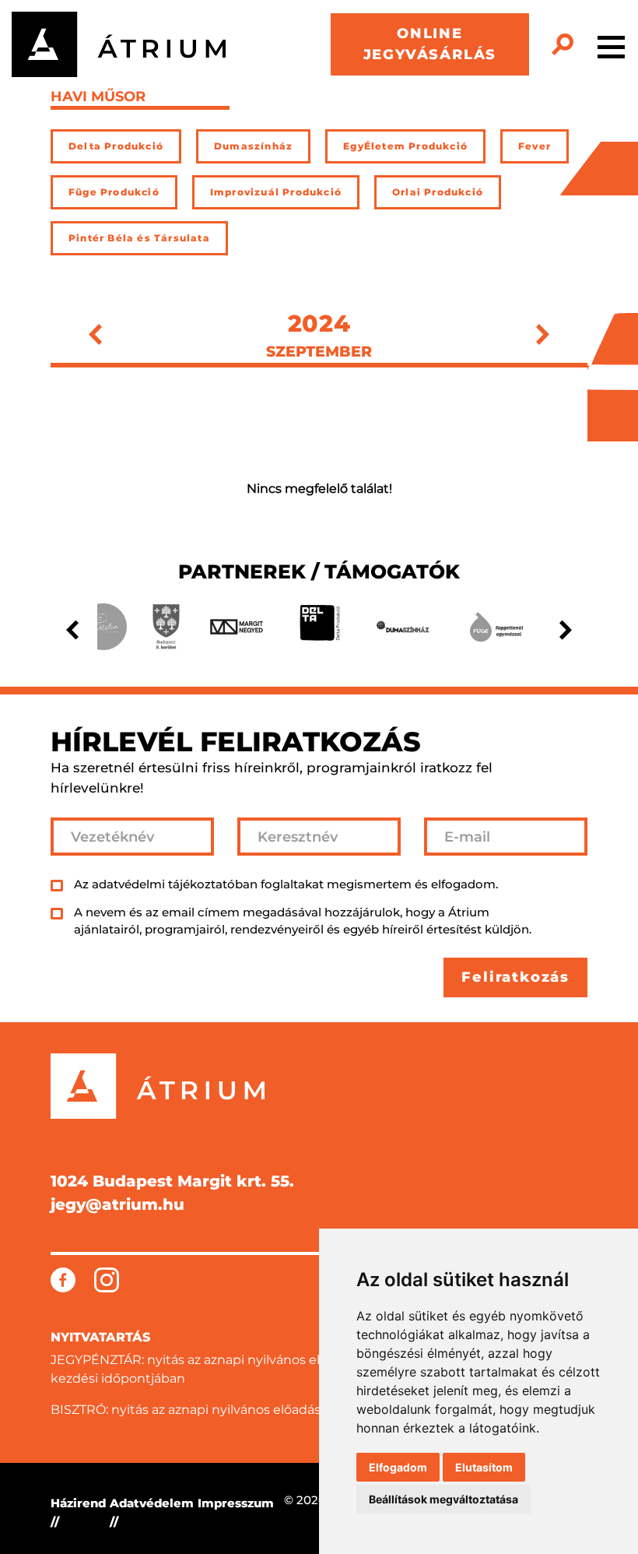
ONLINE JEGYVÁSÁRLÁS (430, 44)
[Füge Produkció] (496, 627)
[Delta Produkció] (319, 626)
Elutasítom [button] (484, 1467)
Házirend (78, 1503)
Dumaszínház (253, 146)
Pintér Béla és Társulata (139, 238)
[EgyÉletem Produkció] (103, 626)
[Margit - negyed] (236, 626)
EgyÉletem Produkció (405, 146)
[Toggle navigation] (611, 44)
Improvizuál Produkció (276, 192)
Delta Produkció (115, 146)
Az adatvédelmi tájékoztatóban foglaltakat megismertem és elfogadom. (286, 884)
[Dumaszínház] (403, 627)
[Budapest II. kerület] (166, 626)
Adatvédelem (152, 1503)
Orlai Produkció (437, 192)
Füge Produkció (114, 192)
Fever (534, 146)
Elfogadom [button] (398, 1467)
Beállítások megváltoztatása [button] (443, 1499)
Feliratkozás (515, 977)
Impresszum (236, 1503)
